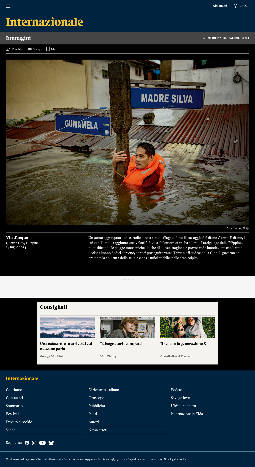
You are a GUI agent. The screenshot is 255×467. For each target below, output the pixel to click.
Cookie (182, 459)
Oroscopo (96, 398)
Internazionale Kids (187, 414)
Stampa (37, 49)
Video (10, 430)
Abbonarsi (220, 5)
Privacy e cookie (19, 422)
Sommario (14, 406)
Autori (93, 422)
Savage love (180, 398)
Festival (12, 414)
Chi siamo (14, 390)
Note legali (170, 459)
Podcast (177, 390)
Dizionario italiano (103, 390)
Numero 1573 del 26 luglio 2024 (226, 38)
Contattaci (14, 398)
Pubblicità (96, 406)
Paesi (92, 414)
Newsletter (97, 430)
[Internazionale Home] (23, 378)
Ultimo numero (183, 406)
